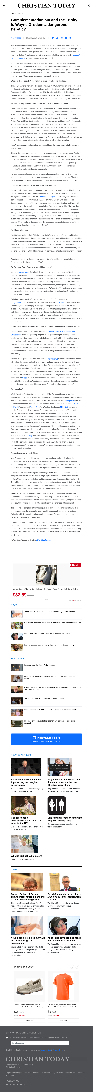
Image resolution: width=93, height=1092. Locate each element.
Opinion (21, 13)
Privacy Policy (58, 1050)
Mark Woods (16, 38)
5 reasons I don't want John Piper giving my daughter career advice (26, 782)
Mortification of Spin (47, 197)
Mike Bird (64, 407)
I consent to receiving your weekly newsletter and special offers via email (38, 1037)
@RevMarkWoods (43, 540)
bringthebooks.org (18, 302)
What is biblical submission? (26, 856)
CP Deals (45, 600)
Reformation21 (52, 359)
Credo (24, 378)
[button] (3, 6)
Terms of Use (45, 1050)
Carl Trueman (60, 302)
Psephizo (70, 401)
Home (13, 13)
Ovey (30, 436)
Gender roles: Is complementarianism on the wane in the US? (26, 820)
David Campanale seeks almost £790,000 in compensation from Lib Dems (64, 897)
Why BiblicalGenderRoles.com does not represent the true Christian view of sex (64, 782)
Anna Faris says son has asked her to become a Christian (64, 939)
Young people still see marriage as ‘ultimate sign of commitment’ (28, 940)
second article (24, 272)
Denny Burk (35, 407)
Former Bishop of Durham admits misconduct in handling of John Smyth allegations (28, 897)
